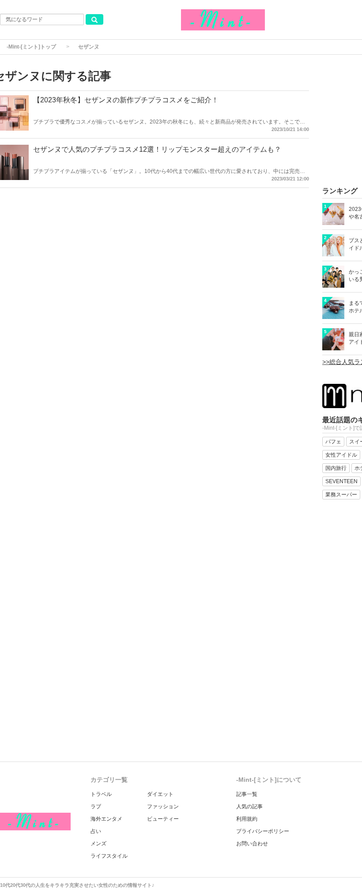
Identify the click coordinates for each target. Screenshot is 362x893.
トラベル (101, 794)
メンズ (98, 843)
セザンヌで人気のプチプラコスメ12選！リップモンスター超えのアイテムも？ (157, 149)
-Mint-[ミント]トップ (31, 47)
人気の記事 (249, 806)
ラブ (95, 806)
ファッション (163, 806)
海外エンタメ (106, 819)
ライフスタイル (109, 856)
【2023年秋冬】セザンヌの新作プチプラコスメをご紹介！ (126, 100)
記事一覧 (246, 794)
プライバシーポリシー (262, 831)
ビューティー (163, 819)
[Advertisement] (181, 695)
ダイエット (160, 794)
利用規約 (246, 819)
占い (95, 831)
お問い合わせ (252, 843)
